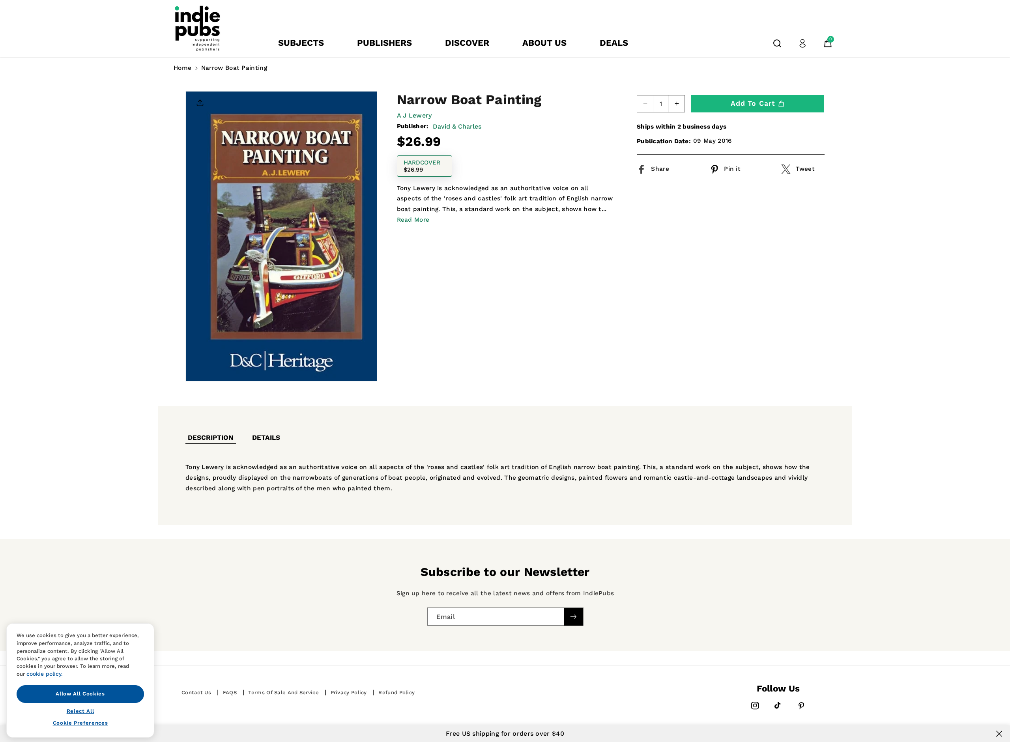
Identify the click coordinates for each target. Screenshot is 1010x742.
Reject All (80, 711)
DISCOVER (467, 43)
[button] (777, 43)
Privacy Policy (349, 692)
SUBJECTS (301, 43)
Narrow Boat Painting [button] (234, 67)
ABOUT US (544, 43)
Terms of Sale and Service (283, 692)
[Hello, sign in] (802, 43)
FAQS (230, 692)
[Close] (999, 734)
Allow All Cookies (80, 694)
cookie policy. (44, 674)
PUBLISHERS (384, 43)
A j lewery (414, 115)
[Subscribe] (573, 617)
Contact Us (196, 692)
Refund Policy (396, 692)
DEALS (614, 43)
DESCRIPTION (211, 437)
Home (182, 67)
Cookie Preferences (80, 723)
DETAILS (266, 437)
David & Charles (457, 126)
